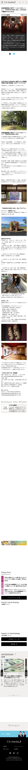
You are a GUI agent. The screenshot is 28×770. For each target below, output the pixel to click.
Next (26, 673)
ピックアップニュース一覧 (14, 597)
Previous (2, 673)
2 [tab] (10, 695)
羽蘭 (6, 673)
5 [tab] (14, 695)
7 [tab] (17, 695)
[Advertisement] (14, 66)
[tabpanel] (14, 676)
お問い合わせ (6, 749)
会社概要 (16, 749)
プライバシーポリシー (18, 746)
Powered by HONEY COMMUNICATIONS (14, 759)
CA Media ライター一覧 (14, 639)
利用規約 (5, 746)
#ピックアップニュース (6, 401)
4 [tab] (13, 695)
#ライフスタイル (23, 401)
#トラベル (15, 401)
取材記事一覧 (14, 644)
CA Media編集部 (6, 15)
